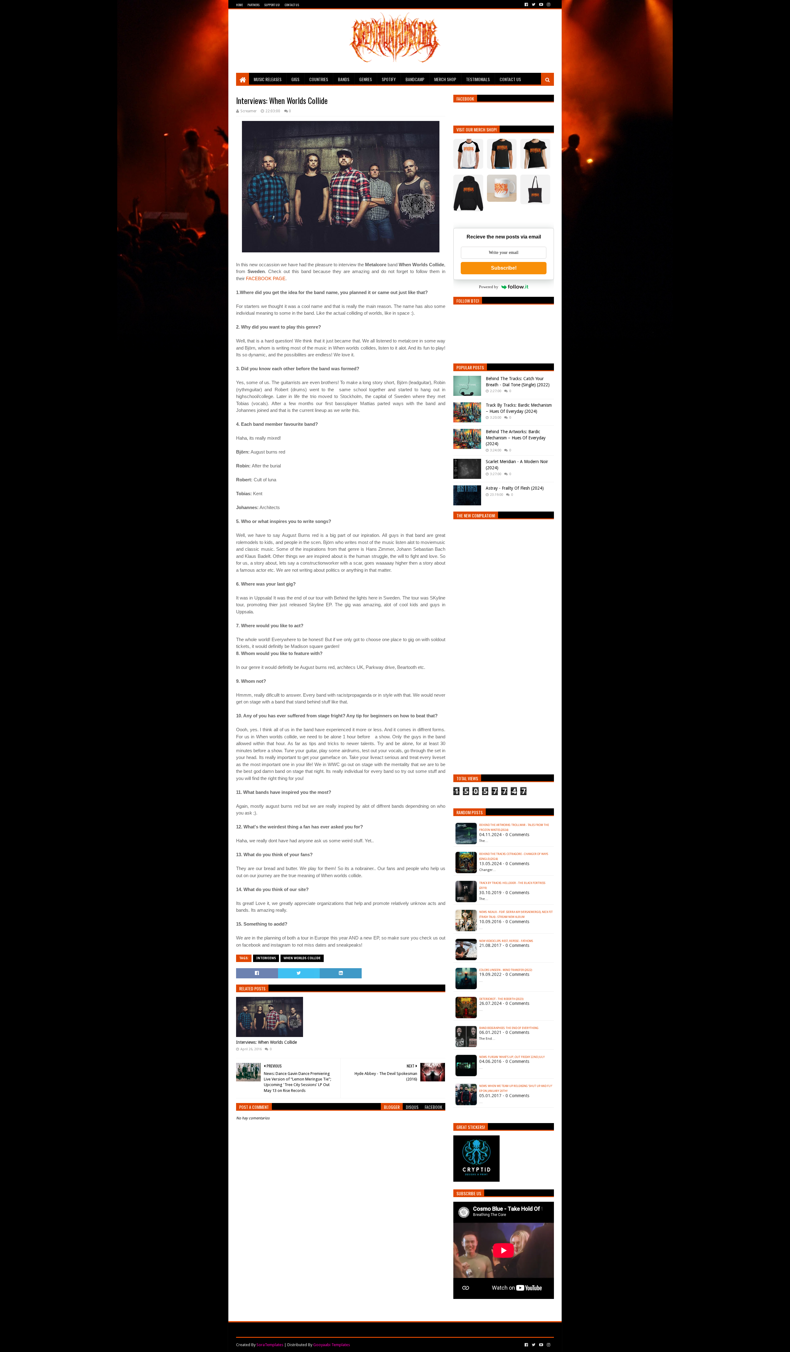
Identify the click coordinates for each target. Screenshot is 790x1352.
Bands (343, 79)
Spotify (389, 79)
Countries (318, 79)
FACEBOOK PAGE (265, 278)
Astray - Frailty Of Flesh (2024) (515, 488)
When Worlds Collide (302, 958)
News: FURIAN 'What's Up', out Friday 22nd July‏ (512, 1057)
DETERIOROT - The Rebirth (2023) (501, 999)
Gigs (295, 79)
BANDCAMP (414, 79)
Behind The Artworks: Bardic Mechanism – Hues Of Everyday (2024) (516, 437)
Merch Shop (445, 79)
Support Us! (272, 4)
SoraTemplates (269, 1344)
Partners (253, 4)
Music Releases (267, 79)
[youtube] (541, 4)
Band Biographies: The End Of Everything (508, 1028)
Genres (365, 79)
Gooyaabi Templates (331, 1344)
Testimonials (478, 79)
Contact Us (292, 4)
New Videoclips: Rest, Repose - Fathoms (506, 941)
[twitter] (533, 4)
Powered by (488, 286)
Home (239, 4)
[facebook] (526, 4)
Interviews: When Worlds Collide (266, 1042)
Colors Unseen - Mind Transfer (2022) (505, 970)
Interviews (266, 958)
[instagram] (548, 4)
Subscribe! (504, 268)
